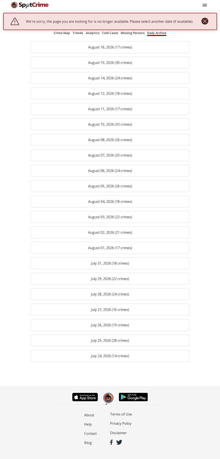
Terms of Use (121, 414)
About (89, 415)
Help (88, 424)
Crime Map (62, 33)
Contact (90, 433)
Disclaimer (118, 432)
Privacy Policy (120, 423)
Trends (78, 33)
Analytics (92, 33)
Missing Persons (133, 33)
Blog (88, 442)
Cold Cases (110, 33)
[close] (205, 21)
